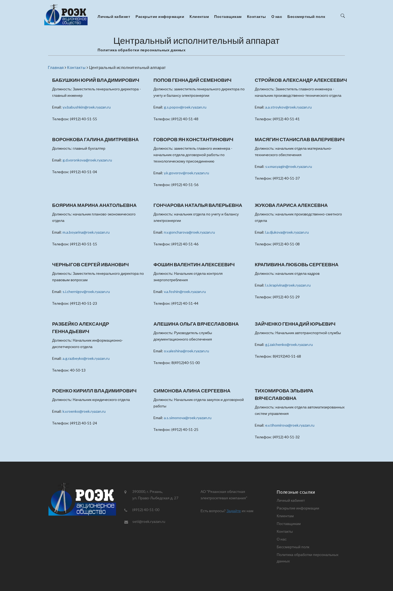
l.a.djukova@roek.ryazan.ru (287, 232)
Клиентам (199, 16)
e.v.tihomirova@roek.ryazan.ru (289, 425)
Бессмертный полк (306, 16)
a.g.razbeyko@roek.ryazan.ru (86, 358)
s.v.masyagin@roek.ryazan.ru (288, 166)
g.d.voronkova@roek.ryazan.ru (87, 160)
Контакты (256, 16)
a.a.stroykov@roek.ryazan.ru (288, 107)
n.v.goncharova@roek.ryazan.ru (189, 232)
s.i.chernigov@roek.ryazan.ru (86, 291)
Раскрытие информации (160, 16)
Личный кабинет (114, 16)
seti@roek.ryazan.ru (148, 521)
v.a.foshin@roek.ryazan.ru (185, 291)
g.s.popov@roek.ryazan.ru (185, 107)
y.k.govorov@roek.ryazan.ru (186, 173)
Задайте (233, 510)
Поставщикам (228, 16)
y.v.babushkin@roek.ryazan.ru (87, 107)
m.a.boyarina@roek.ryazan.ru (86, 232)
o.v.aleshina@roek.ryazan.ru (186, 351)
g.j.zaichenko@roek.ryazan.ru (289, 344)
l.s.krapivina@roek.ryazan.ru (288, 285)
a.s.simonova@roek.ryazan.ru (187, 417)
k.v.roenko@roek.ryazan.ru (84, 411)
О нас (276, 16)
